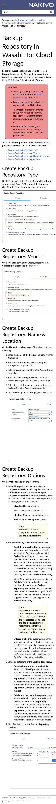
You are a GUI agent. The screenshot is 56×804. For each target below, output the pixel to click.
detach (47, 669)
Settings (19, 20)
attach (25, 673)
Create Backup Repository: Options (24, 159)
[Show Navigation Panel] (3, 5)
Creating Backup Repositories (16, 23)
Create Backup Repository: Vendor (24, 153)
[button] (51, 12)
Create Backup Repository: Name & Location (29, 156)
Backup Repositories (34, 20)
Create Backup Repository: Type (23, 150)
